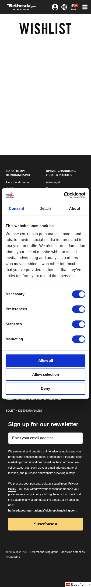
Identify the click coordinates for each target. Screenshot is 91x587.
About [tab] (74, 209)
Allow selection (45, 374)
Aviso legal (53, 182)
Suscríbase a (45, 524)
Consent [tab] (16, 209)
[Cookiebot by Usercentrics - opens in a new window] (65, 195)
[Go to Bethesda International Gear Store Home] (23, 7)
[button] (73, 7)
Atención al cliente (17, 182)
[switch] (78, 309)
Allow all (45, 360)
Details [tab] (45, 209)
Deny (45, 389)
